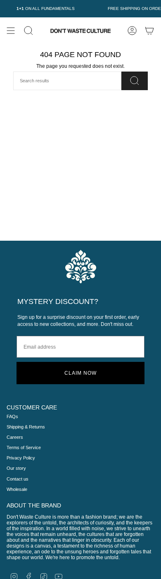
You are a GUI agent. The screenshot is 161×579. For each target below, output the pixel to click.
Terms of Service (24, 447)
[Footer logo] (80, 266)
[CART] (149, 30)
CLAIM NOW (80, 373)
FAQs (12, 416)
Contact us (17, 478)
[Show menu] (10, 30)
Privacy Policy (21, 457)
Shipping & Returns (26, 426)
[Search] (134, 81)
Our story (16, 468)
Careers (15, 437)
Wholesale (17, 489)
